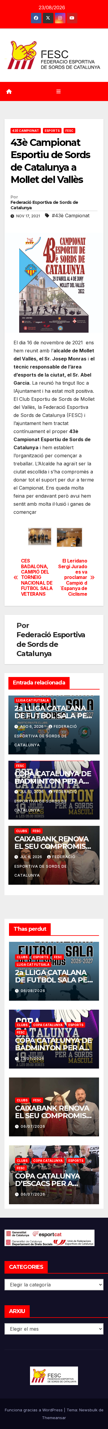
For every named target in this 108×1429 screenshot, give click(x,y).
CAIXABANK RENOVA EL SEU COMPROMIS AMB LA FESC (51, 846)
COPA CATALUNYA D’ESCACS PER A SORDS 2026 (47, 1183)
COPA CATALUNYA (48, 1025)
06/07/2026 (33, 1126)
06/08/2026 (33, 990)
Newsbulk (88, 1409)
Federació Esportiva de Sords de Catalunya (44, 205)
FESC (69, 130)
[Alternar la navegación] (58, 91)
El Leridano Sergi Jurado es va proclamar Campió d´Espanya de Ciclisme (72, 577)
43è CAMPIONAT (25, 130)
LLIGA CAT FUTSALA (32, 700)
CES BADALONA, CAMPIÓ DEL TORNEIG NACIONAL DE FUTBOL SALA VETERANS (37, 577)
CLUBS (21, 831)
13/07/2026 (32, 1058)
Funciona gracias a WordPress (34, 1409)
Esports (52, 130)
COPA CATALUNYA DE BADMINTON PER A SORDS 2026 (52, 781)
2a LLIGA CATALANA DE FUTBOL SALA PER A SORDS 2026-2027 (53, 716)
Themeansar (54, 1417)
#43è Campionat (70, 215)
